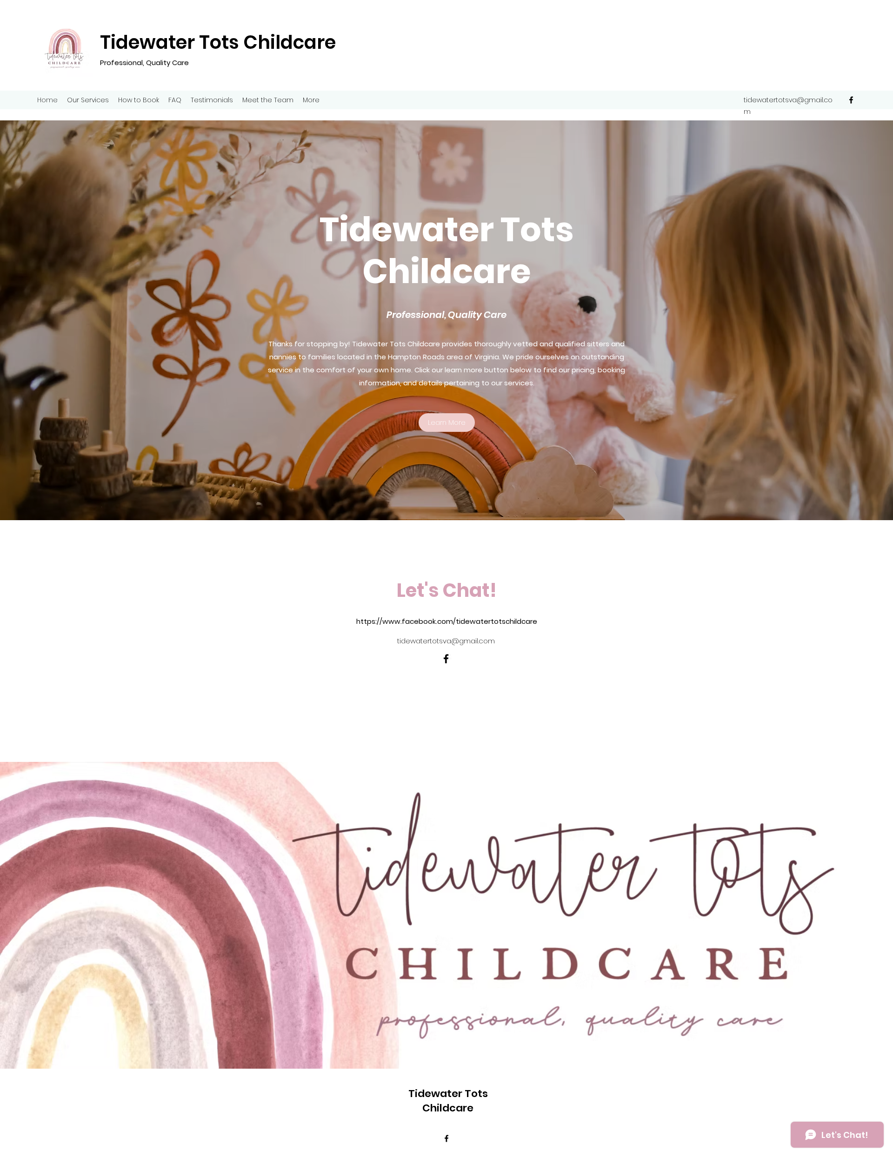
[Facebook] (851, 100)
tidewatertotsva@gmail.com (446, 641)
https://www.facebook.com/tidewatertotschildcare (446, 621)
